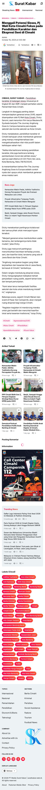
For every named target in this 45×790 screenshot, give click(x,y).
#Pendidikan (22, 325)
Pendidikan (7, 708)
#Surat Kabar (29, 330)
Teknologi (6, 717)
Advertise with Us (10, 738)
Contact (5, 743)
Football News (30, 722)
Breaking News (10, 10)
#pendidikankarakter (11, 330)
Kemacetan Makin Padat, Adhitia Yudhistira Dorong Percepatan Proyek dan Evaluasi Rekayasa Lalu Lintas (22, 192)
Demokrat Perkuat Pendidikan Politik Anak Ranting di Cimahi (11, 425)
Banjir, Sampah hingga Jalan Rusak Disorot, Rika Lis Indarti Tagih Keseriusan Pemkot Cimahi (22, 215)
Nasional (38, 10)
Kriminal (28, 698)
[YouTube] (23, 759)
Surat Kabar (25, 3)
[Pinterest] (21, 338)
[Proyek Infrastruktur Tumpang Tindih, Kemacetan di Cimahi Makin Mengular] (33, 356)
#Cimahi (6, 321)
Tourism (28, 717)
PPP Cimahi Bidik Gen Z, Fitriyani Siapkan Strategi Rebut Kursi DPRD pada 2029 (21, 207)
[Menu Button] (3, 3)
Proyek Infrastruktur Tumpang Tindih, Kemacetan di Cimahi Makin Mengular (20, 200)
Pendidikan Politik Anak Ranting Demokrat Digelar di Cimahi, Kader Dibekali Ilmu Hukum (33, 426)
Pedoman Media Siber (17, 785)
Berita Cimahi (30, 693)
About (4, 785)
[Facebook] (4, 338)
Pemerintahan (8, 703)
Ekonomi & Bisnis (9, 713)
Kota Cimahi (30, 117)
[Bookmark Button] (41, 3)
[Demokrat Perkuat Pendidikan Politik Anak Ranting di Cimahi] (12, 413)
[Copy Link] (33, 338)
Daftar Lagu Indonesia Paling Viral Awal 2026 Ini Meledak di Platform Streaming (22, 515)
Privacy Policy (8, 747)
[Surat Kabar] (11, 3)
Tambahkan (11, 45)
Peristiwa (28, 703)
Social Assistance (32, 708)
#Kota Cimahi (8, 325)
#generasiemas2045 (22, 321)
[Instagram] (13, 759)
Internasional (27, 10)
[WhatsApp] (27, 338)
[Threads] (18, 759)
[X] (10, 338)
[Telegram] (15, 338)
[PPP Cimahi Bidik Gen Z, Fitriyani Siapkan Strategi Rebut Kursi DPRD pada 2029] (12, 385)
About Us (6, 733)
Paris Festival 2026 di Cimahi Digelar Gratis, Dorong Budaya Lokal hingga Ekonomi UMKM (22, 524)
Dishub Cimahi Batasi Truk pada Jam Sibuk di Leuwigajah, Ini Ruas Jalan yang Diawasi (22, 547)
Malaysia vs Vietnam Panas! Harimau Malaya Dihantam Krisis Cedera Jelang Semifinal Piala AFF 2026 (22, 558)
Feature (27, 713)
